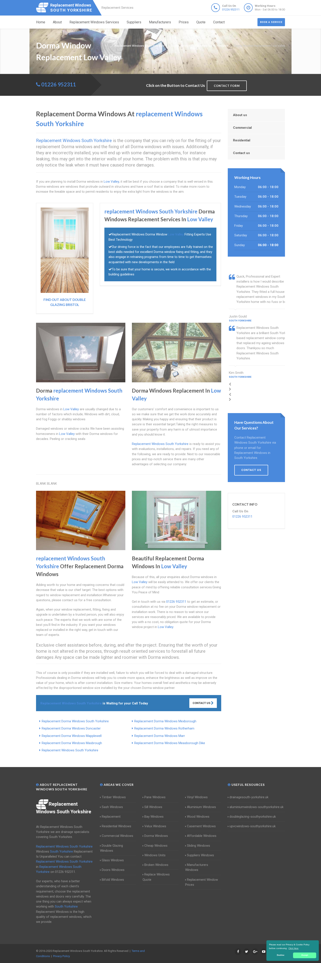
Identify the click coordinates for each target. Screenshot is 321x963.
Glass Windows (113, 860)
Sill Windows (153, 807)
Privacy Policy (61, 956)
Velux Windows (155, 826)
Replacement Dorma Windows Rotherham (164, 728)
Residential (241, 140)
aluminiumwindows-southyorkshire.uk (256, 807)
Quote (200, 22)
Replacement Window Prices (201, 882)
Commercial (242, 128)
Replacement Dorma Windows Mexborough (165, 721)
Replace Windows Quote (156, 876)
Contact (219, 22)
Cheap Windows (155, 846)
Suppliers (134, 22)
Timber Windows (114, 797)
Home (40, 22)
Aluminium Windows (201, 807)
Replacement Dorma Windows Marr (159, 736)
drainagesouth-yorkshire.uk (249, 797)
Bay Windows (154, 817)
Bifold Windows (113, 880)
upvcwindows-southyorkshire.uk (253, 826)
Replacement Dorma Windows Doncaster (71, 728)
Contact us (241, 153)
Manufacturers (160, 22)
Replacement (111, 817)
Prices (184, 22)
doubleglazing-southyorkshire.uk (253, 817)
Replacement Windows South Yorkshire (70, 750)
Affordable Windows (201, 836)
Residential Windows (116, 826)
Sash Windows (112, 807)
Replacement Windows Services (94, 22)
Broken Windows (156, 865)
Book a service (271, 22)
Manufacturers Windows (196, 867)
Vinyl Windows (197, 797)
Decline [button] (280, 955)
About (57, 22)
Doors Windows (113, 870)
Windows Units (155, 855)
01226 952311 (231, 9)
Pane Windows (155, 797)
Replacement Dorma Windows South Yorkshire (75, 721)
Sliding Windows (198, 846)
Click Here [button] (293, 948)
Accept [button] (304, 955)
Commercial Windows (117, 836)
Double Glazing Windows (111, 848)
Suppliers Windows (200, 855)
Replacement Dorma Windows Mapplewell (72, 736)
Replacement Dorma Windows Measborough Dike (169, 743)
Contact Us (202, 703)
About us (240, 115)
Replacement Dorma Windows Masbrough (72, 743)
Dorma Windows (156, 836)
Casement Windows (201, 826)
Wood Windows (198, 817)
